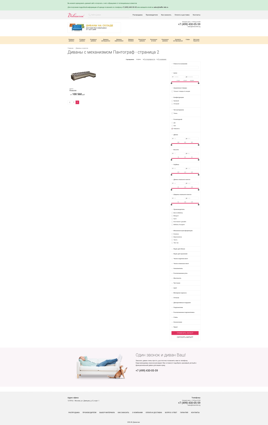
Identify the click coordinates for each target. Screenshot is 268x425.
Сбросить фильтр (185, 337)
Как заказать (166, 15)
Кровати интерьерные (178, 40)
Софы (188, 39)
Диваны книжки (131, 40)
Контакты (196, 15)
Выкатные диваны (142, 40)
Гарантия (184, 412)
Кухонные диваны (165, 40)
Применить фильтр (185, 333)
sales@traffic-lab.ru (161, 7)
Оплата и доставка (182, 15)
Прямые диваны (71, 40)
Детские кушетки (196, 40)
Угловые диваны (82, 40)
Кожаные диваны (93, 40)
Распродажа (137, 15)
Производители (152, 15)
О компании (137, 412)
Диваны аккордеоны (105, 40)
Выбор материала (107, 412)
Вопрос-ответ (171, 412)
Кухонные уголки (153, 40)
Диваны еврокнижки (119, 40)
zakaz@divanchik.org (193, 26)
